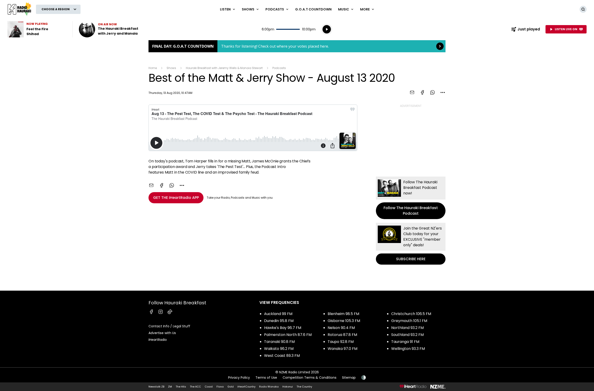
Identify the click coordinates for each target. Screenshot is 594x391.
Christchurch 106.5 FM (411, 313)
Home (152, 68)
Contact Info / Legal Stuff (169, 326)
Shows (171, 68)
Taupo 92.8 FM (341, 341)
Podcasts (279, 68)
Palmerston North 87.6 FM (288, 334)
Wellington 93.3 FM (408, 348)
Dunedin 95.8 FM (279, 320)
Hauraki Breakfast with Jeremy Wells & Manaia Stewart (224, 68)
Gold (230, 386)
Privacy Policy (239, 377)
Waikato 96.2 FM (279, 348)
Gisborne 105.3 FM (344, 320)
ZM (170, 386)
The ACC (195, 386)
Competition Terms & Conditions (309, 377)
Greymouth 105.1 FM (409, 320)
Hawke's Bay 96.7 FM (282, 327)
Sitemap (349, 377)
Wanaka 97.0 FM (342, 348)
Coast (209, 386)
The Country (304, 386)
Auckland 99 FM (278, 313)
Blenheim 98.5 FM (343, 313)
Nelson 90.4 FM (341, 327)
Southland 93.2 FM (407, 334)
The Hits (181, 386)
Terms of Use (266, 377)
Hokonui (287, 386)
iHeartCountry (246, 386)
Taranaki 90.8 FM (279, 341)
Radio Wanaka (269, 386)
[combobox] (443, 92)
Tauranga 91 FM (405, 341)
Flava (220, 386)
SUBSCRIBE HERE (411, 244)
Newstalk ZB (156, 386)
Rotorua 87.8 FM (342, 334)
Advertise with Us (162, 333)
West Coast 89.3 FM (282, 355)
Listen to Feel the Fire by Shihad (37, 29)
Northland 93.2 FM (407, 327)
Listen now (108, 29)
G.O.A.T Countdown (313, 9)
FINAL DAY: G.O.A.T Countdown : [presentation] (297, 46)
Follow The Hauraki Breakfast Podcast (411, 198)
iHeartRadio (157, 339)
